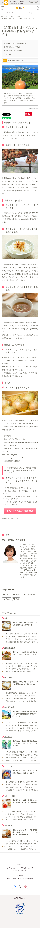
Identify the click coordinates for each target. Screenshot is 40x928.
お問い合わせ (11, 868)
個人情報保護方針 (28, 878)
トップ (3, 16)
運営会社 (9, 878)
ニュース (10, 13)
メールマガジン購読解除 (20, 870)
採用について (17, 878)
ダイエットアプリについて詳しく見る (20, 511)
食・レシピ (14, 518)
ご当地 (18, 16)
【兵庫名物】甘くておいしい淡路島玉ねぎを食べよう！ (17, 18)
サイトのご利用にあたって (25, 868)
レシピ (30, 13)
